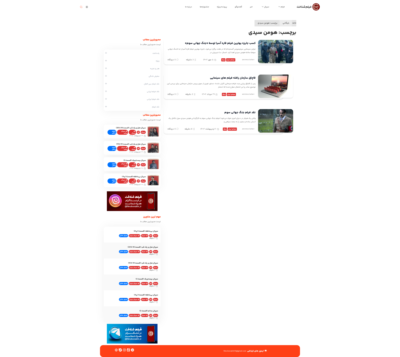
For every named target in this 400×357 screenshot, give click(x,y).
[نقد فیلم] (106, 107)
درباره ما (188, 6)
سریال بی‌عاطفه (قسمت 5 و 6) (146, 231)
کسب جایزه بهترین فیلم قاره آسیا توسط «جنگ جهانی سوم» (220, 43)
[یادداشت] (106, 53)
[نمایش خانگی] (106, 76)
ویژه (223, 60)
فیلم (283, 6)
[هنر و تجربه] (106, 68)
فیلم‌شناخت (304, 7)
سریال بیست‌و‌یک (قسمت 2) (134, 160)
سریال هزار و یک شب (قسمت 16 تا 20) (131, 127)
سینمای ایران (231, 60)
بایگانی (286, 23)
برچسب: (268, 23)
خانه (294, 23)
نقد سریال (133, 132)
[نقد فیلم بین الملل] (106, 84)
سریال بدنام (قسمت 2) (148, 310)
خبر (251, 6)
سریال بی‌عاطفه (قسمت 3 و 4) (134, 176)
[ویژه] (106, 61)
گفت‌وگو (238, 6)
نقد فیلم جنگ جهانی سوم (240, 112)
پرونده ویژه (222, 6)
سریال (266, 6)
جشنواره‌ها (204, 6)
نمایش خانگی (114, 132)
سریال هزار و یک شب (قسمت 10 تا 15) (131, 144)
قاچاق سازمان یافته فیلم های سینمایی (233, 78)
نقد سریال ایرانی (124, 132)
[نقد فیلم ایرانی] (106, 91)
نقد (138, 132)
